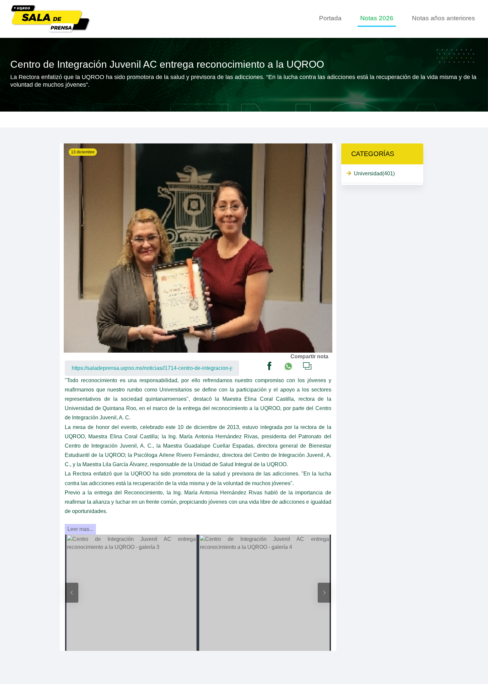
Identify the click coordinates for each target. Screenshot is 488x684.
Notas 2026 (376, 18)
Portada (330, 18)
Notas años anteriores (443, 18)
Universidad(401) (374, 173)
